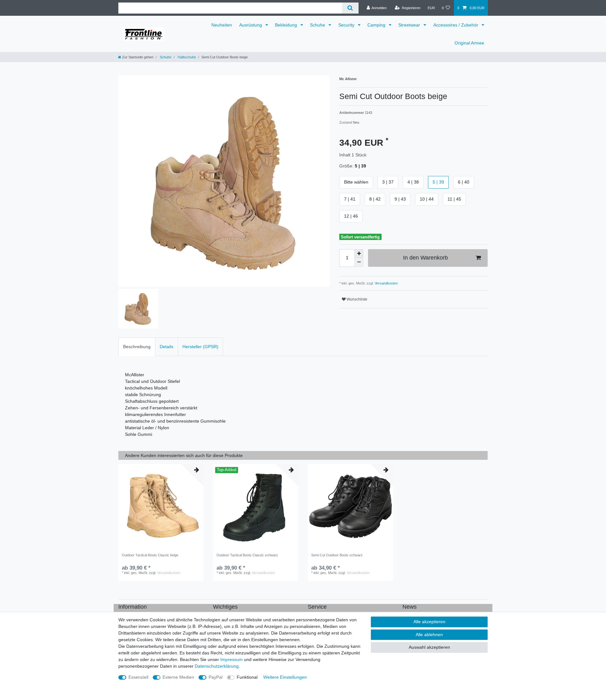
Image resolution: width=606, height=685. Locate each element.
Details (166, 346)
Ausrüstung (251, 24)
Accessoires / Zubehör (456, 24)
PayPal (216, 677)
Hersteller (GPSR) (200, 346)
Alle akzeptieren (429, 621)
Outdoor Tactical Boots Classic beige (150, 555)
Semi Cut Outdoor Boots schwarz (337, 555)
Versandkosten (386, 283)
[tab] (136, 346)
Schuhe (318, 24)
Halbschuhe (186, 57)
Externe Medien (178, 677)
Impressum (231, 659)
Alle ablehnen (429, 634)
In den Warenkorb (425, 258)
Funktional (247, 677)
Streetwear (409, 24)
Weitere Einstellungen (285, 677)
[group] (255, 506)
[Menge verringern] (358, 262)
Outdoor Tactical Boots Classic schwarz (247, 555)
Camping (377, 24)
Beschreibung (137, 346)
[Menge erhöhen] (358, 253)
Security (347, 24)
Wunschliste (356, 299)
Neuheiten (221, 24)
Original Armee (469, 42)
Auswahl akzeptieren (429, 647)
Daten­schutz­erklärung (217, 666)
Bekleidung (286, 24)
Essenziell (138, 677)
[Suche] (350, 8)
